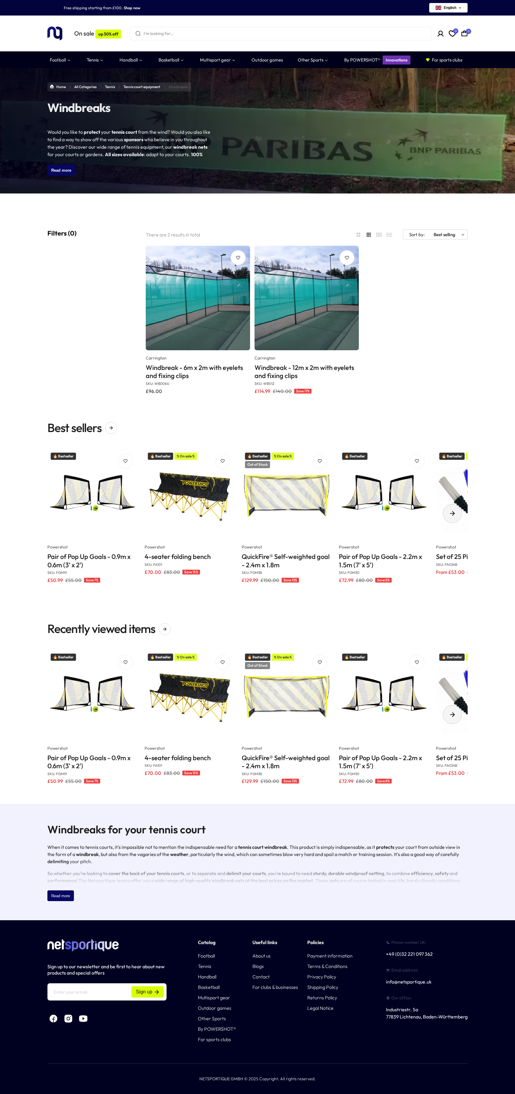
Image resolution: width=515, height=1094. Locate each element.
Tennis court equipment (141, 86)
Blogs (258, 966)
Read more (61, 170)
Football (206, 956)
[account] (441, 33)
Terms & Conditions (327, 966)
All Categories (85, 86)
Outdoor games (214, 1008)
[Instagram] (68, 1018)
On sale (96, 33)
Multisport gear (214, 998)
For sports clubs (214, 1039)
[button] (452, 513)
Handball (207, 977)
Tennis (110, 86)
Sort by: (417, 234)
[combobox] (281, 33)
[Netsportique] (54, 34)
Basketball (209, 987)
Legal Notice (320, 1008)
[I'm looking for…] (138, 33)
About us (261, 956)
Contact (261, 977)
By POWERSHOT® (217, 1029)
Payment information (330, 956)
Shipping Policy (322, 987)
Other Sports (212, 1018)
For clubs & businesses (275, 987)
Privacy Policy (321, 977)
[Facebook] (53, 1018)
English (450, 8)
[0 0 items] (464, 33)
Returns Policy (322, 998)
